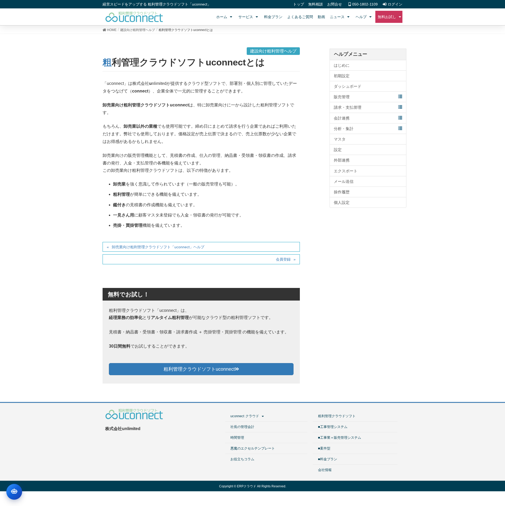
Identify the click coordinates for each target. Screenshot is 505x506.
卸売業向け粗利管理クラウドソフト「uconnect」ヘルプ (158, 247)
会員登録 (283, 259)
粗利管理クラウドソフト (337, 416)
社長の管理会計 (242, 427)
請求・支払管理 (347, 107)
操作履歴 (342, 192)
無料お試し (387, 17)
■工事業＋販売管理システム (339, 438)
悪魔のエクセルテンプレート (252, 448)
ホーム (221, 17)
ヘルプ (361, 17)
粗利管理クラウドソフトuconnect (199, 369)
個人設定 (342, 202)
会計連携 (342, 118)
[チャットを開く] (14, 492)
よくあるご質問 (300, 17)
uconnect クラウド (244, 416)
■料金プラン (327, 459)
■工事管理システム (332, 427)
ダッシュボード (347, 86)
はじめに (342, 65)
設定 (338, 149)
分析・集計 (344, 128)
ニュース (337, 17)
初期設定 (342, 76)
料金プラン (273, 17)
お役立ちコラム (242, 459)
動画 (321, 17)
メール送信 (344, 181)
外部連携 (342, 160)
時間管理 (237, 438)
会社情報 (325, 470)
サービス (245, 17)
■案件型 (324, 448)
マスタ (340, 139)
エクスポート (345, 171)
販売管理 (342, 97)
